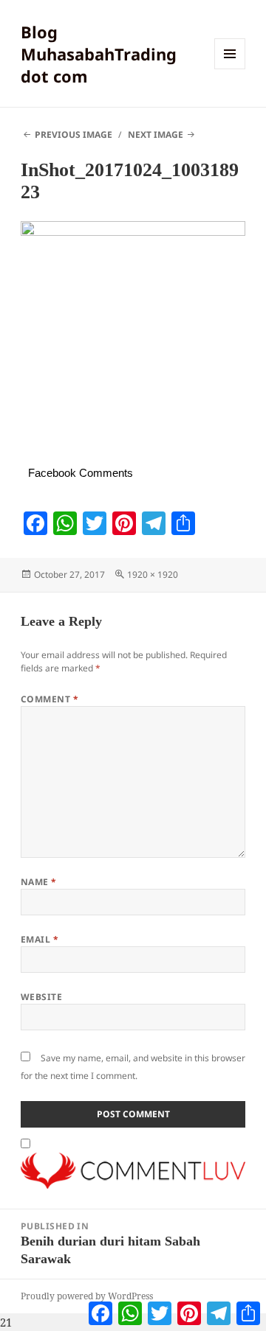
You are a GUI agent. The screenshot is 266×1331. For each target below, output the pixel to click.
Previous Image (73, 134)
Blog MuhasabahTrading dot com (99, 54)
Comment (49, 699)
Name (39, 882)
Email (39, 939)
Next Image (155, 134)
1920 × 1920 (152, 574)
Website (41, 997)
